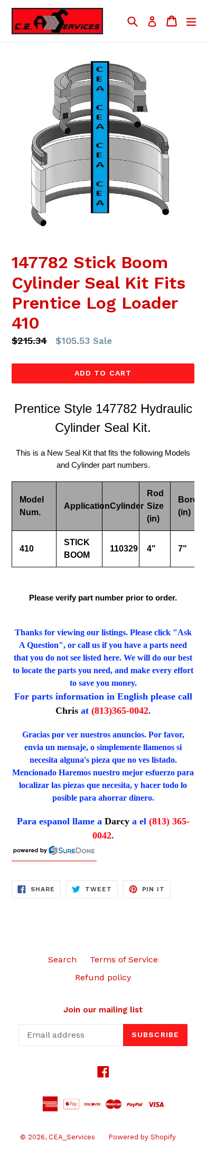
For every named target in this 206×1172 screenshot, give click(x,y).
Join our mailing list (103, 1010)
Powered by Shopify (142, 1137)
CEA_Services (72, 1137)
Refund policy (103, 977)
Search (62, 959)
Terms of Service (124, 959)
